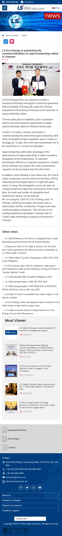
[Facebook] (20, 487)
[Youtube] (39, 487)
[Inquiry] (5, 447)
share (5, 41)
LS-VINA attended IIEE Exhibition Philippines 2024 (28, 277)
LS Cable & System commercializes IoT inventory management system (37, 329)
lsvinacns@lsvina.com (16, 477)
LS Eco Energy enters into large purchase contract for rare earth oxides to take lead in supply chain (37, 405)
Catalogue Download (16, 430)
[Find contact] (4, 439)
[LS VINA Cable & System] (31, 7)
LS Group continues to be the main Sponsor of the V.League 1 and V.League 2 (35, 368)
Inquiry (12, 447)
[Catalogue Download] (4, 430)
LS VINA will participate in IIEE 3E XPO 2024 (26, 281)
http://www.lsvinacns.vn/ (16, 481)
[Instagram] (33, 487)
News (24, 35)
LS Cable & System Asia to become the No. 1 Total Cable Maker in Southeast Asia (37, 386)
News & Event (12, 35)
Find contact (13, 439)
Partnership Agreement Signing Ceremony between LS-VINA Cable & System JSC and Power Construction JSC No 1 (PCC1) (36, 349)
